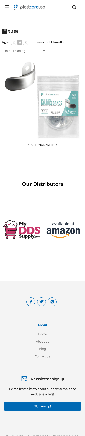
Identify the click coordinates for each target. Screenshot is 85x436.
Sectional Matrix (43, 144)
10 (13, 42)
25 (19, 42)
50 (25, 42)
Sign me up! (42, 406)
